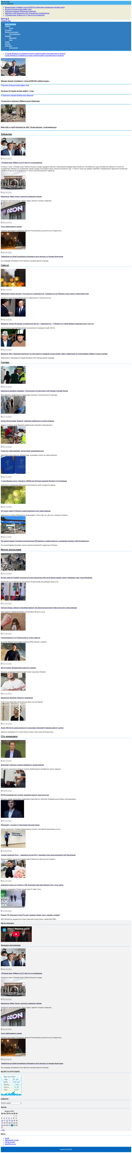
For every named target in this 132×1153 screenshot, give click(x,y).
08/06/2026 (7, 791)
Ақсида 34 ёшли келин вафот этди (18, 9)
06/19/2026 (7, 447)
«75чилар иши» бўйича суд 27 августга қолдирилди (24, 15)
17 (2, 1123)
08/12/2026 (7, 387)
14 (12, 1121)
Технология (13, 48)
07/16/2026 (7, 417)
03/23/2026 (7, 881)
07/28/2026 (7, 604)
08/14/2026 (7, 290)
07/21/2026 (7, 821)
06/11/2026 (7, 537)
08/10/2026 (7, 761)
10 (2, 1121)
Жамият (8, 36)
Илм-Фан (8, 46)
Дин (10, 40)
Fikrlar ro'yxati (10, 1142)
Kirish (7, 1138)
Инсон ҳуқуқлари (11, 32)
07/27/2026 (7, 664)
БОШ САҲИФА (10, 24)
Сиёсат (7, 26)
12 (7, 1121)
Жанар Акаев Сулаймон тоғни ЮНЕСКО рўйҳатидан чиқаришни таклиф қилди (35, 7)
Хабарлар (6, 134)
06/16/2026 (7, 477)
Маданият (13, 38)
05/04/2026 (7, 851)
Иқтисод (8, 30)
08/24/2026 (7, 159)
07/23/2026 (7, 694)
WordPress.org (10, 1144)
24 (2, 1125)
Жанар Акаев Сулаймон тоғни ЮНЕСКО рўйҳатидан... (25, 81)
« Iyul (3, 1130)
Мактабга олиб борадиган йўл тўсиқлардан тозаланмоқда (27, 13)
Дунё (11, 28)
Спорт (7, 42)
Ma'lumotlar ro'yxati (12, 1140)
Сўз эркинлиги (14, 34)
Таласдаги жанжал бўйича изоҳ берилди (20, 11)
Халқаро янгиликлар (11, 945)
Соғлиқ (7, 44)
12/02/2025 (7, 911)
